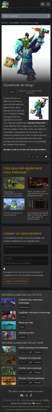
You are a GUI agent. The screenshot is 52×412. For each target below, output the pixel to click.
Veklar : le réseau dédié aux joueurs (27, 391)
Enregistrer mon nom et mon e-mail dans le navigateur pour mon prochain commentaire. (24, 273)
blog (12, 92)
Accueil (4, 22)
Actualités (14, 22)
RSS (46, 400)
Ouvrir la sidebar (10, 16)
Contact (38, 403)
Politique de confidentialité (21, 403)
